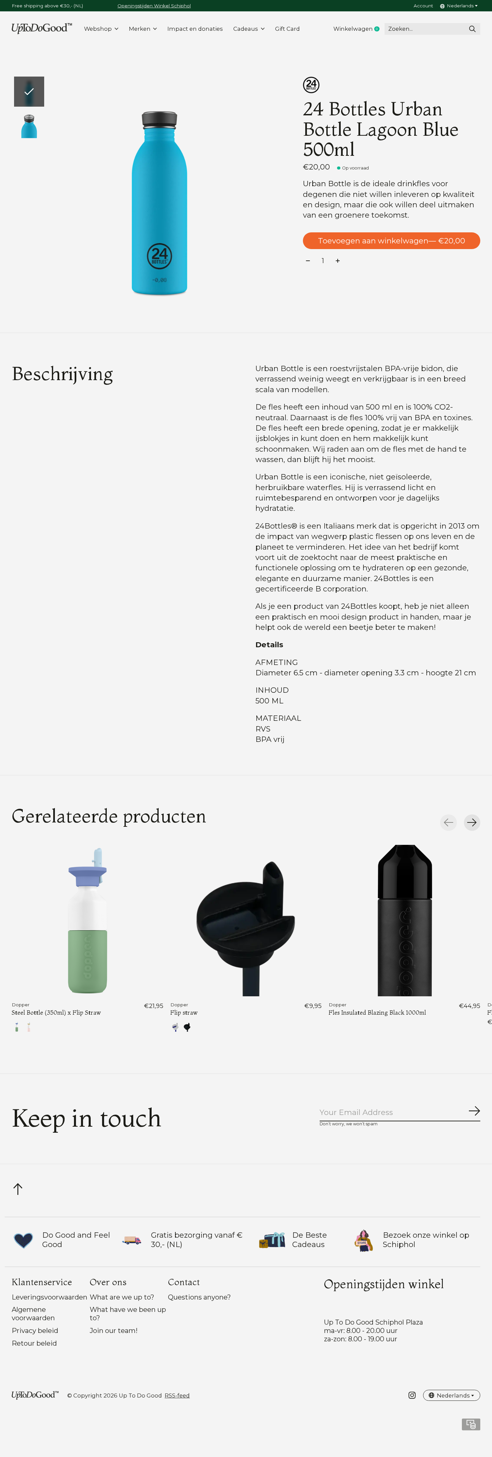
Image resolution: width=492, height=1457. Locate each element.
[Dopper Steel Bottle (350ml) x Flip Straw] (87, 920)
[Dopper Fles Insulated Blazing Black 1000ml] (404, 920)
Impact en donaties (195, 28)
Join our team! (114, 1330)
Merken (140, 28)
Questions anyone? (199, 1297)
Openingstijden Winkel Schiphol (154, 5)
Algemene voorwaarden (33, 1313)
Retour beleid (34, 1343)
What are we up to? (122, 1297)
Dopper (20, 1004)
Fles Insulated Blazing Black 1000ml (377, 1012)
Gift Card (287, 28)
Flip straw (183, 1012)
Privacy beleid (35, 1330)
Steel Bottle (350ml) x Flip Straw (56, 1012)
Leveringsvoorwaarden (49, 1297)
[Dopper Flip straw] (246, 920)
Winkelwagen (359, 28)
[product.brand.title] (391, 85)
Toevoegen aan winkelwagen (391, 240)
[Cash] (471, 1426)
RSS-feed (177, 1395)
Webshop (98, 28)
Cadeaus (245, 28)
